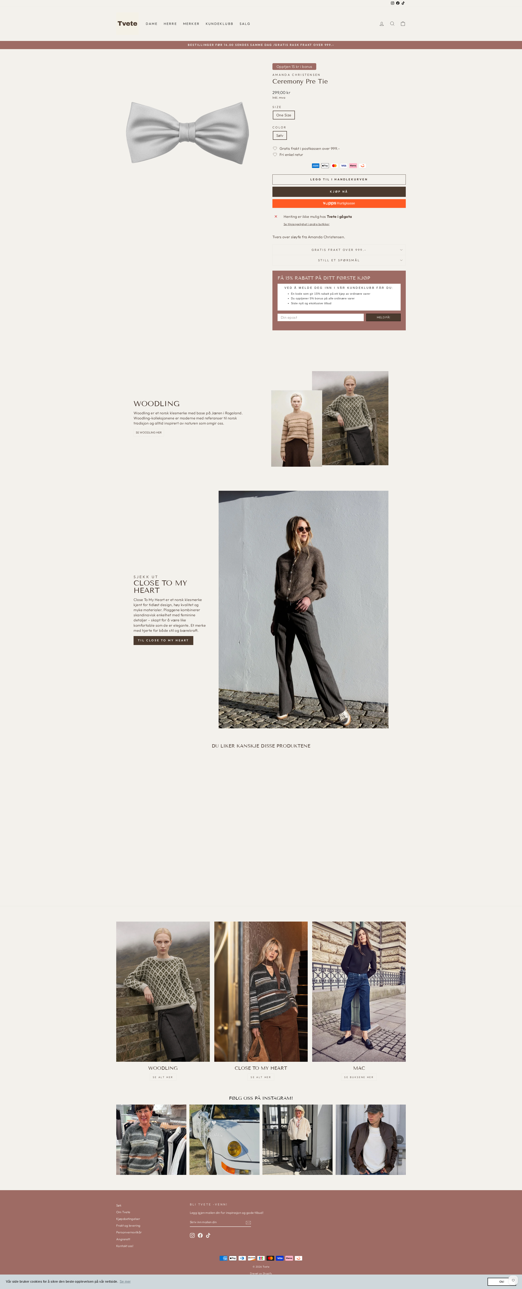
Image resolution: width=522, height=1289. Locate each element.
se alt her (163, 1077)
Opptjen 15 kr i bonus (294, 66)
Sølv (279, 135)
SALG (245, 24)
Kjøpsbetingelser (128, 1219)
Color (279, 127)
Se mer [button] (125, 1281)
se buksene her (359, 1077)
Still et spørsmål (339, 260)
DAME (152, 24)
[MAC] (359, 992)
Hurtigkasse (345, 203)
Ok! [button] (501, 1281)
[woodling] (163, 992)
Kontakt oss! (124, 1246)
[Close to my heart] (261, 992)
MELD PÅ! (383, 317)
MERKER (191, 24)
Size (277, 107)
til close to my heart (163, 640)
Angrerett (123, 1239)
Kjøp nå (339, 191)
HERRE (170, 24)
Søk (118, 1205)
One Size (283, 115)
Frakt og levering (128, 1225)
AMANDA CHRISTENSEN (296, 75)
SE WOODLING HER (149, 432)
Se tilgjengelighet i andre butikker (307, 224)
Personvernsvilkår (129, 1232)
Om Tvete (123, 1212)
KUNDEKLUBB (219, 24)
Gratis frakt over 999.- (339, 250)
